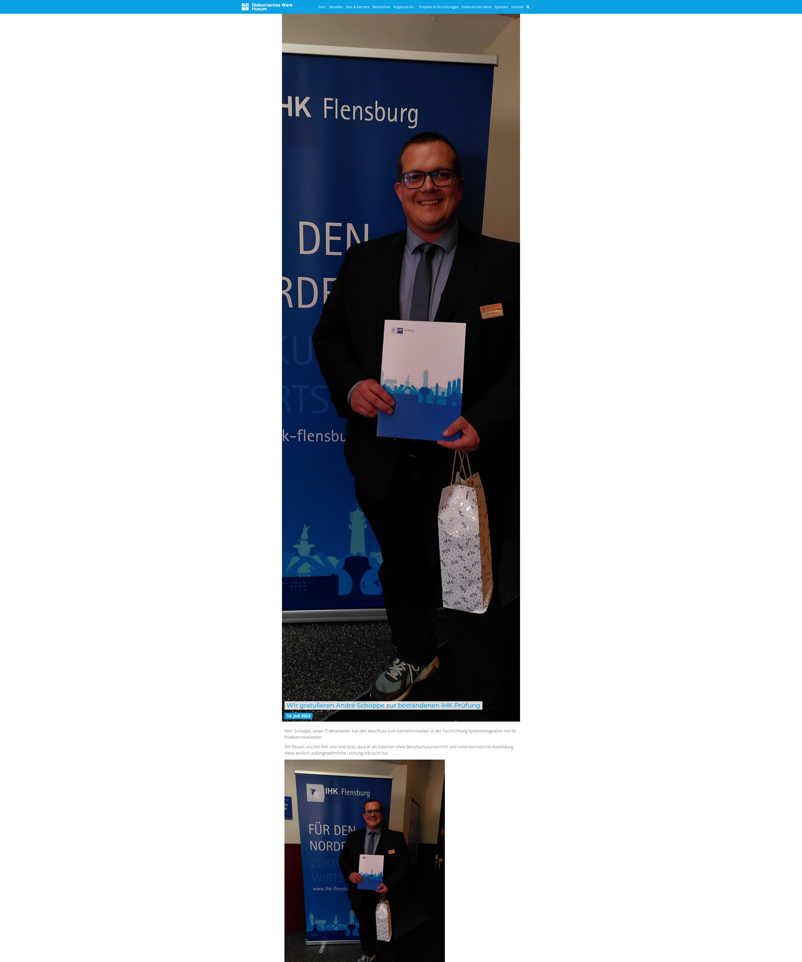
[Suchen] (528, 6)
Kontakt (517, 7)
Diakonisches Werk (476, 7)
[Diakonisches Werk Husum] (267, 6)
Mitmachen (381, 7)
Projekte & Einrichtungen (439, 7)
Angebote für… (404, 7)
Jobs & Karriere (358, 7)
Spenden (501, 7)
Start (322, 7)
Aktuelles (336, 7)
